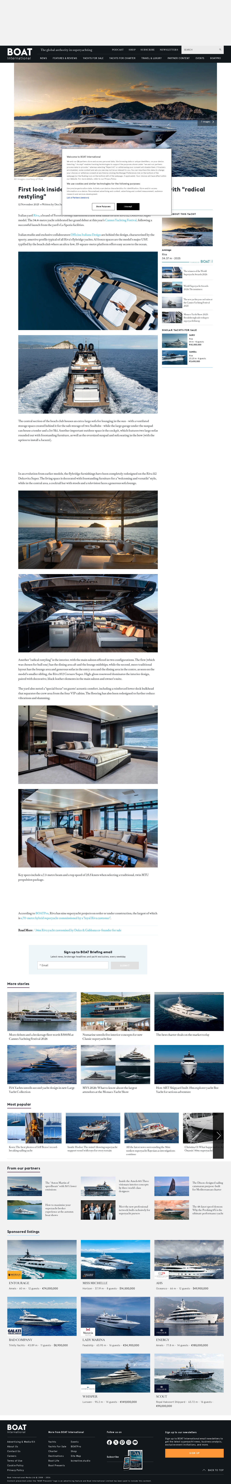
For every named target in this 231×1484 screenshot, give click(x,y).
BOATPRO (215, 58)
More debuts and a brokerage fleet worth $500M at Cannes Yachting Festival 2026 (41, 1037)
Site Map (76, 1456)
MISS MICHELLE (95, 1283)
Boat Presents (56, 1465)
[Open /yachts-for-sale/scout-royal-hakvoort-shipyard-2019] (189, 1373)
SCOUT (161, 1397)
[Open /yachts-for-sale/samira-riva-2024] (174, 357)
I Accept (128, 206)
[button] (207, 122)
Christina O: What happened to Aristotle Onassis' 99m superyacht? (207, 1148)
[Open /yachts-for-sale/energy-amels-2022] (189, 1316)
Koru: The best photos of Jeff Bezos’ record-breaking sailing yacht (33, 1148)
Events (75, 1442)
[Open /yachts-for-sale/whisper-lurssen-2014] (115, 1373)
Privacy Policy (15, 1470)
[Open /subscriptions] (129, 1460)
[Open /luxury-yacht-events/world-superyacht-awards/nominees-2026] (172, 287)
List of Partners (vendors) (78, 197)
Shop (74, 1451)
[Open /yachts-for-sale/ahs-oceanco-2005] (189, 1259)
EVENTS (200, 58)
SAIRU (192, 335)
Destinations (56, 1456)
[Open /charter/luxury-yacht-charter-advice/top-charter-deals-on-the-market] (189, 1011)
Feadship (88, 1345)
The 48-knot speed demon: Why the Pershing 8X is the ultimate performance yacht (207, 1210)
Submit (125, 965)
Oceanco (161, 1288)
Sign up (194, 1453)
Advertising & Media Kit (21, 1442)
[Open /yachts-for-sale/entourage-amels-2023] (42, 1259)
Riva (36, 215)
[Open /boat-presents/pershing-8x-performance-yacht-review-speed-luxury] (171, 1210)
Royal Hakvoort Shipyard (170, 1402)
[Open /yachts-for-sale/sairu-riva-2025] (174, 341)
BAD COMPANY (20, 1340)
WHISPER (90, 1397)
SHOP (132, 49)
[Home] (22, 54)
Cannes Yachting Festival (121, 220)
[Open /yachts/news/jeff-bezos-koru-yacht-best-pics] (34, 1128)
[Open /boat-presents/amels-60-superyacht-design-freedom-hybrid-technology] (98, 1186)
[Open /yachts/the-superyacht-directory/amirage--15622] (187, 232)
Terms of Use (14, 1460)
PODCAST (118, 49)
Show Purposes (103, 206)
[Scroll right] (218, 1136)
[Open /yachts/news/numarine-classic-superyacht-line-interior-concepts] (115, 1011)
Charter (52, 1451)
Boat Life (53, 1460)
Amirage (166, 249)
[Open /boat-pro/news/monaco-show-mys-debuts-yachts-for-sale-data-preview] (172, 317)
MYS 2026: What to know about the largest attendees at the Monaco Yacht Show (110, 1090)
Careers (11, 1456)
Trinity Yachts (17, 1345)
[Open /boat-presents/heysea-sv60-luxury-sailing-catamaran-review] (171, 1186)
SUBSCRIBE (148, 49)
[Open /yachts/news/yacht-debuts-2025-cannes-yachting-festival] (172, 302)
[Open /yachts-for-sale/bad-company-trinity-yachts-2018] (42, 1316)
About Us (12, 1446)
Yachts (52, 1442)
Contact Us (13, 1451)
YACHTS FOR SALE (93, 58)
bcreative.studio (80, 1460)
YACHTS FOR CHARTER (122, 58)
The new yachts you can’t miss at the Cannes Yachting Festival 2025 (198, 302)
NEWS (43, 58)
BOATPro (42, 913)
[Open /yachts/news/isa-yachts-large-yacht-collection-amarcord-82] (42, 1064)
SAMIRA (193, 352)
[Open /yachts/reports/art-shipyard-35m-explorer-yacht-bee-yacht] (189, 1064)
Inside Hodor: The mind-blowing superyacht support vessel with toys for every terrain (92, 1148)
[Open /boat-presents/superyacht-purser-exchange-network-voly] (98, 1210)
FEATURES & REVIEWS (65, 58)
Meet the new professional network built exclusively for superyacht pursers (134, 1210)
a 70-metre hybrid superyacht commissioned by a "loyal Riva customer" (65, 918)
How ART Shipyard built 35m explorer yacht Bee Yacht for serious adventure (187, 1090)
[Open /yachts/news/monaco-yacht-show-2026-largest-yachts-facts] (115, 1064)
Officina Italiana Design (86, 235)
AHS (159, 1283)
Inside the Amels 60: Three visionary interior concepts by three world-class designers (134, 1186)
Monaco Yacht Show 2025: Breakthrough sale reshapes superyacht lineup (196, 317)
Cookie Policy (15, 1465)
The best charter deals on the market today (183, 1035)
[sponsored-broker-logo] (14, 1278)
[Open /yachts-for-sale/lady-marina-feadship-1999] (115, 1316)
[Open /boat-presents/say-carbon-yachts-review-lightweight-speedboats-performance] (24, 1186)
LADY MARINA (94, 1340)
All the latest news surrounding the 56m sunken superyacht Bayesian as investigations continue (150, 1150)
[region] (117, 182)
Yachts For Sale (57, 1446)
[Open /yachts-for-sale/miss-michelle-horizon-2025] (115, 1259)
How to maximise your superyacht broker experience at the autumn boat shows (59, 1210)
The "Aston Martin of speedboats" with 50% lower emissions (61, 1186)
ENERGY (162, 1340)
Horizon (87, 1288)
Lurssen (87, 1402)
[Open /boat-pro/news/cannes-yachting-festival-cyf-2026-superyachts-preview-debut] (42, 1011)
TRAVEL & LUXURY (151, 58)
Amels (12, 1288)
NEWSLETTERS (169, 49)
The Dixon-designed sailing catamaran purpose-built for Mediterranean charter (207, 1186)
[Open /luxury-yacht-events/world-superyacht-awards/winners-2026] (172, 272)
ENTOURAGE (19, 1283)
